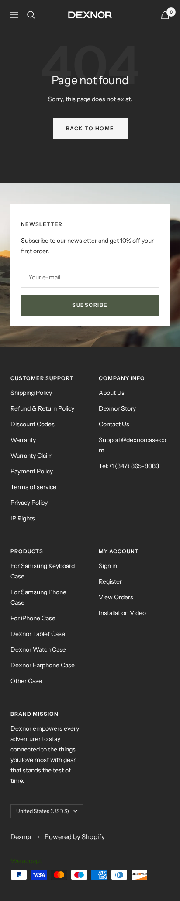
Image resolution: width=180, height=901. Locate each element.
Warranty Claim (31, 455)
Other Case (26, 681)
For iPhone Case (32, 618)
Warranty (23, 440)
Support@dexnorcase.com (132, 445)
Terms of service (33, 487)
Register (110, 581)
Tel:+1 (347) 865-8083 (129, 466)
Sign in (108, 566)
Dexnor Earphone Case (42, 665)
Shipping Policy (31, 393)
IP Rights (22, 518)
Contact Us (114, 424)
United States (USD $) (42, 811)
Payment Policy (31, 471)
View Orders (116, 597)
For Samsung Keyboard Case (42, 571)
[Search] (31, 15)
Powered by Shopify (75, 837)
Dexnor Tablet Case (37, 634)
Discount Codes (32, 424)
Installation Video (122, 613)
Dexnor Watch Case (38, 649)
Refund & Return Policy (42, 408)
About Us (112, 393)
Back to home (90, 128)
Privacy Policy (29, 503)
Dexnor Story (117, 408)
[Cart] (165, 15)
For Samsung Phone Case (38, 597)
